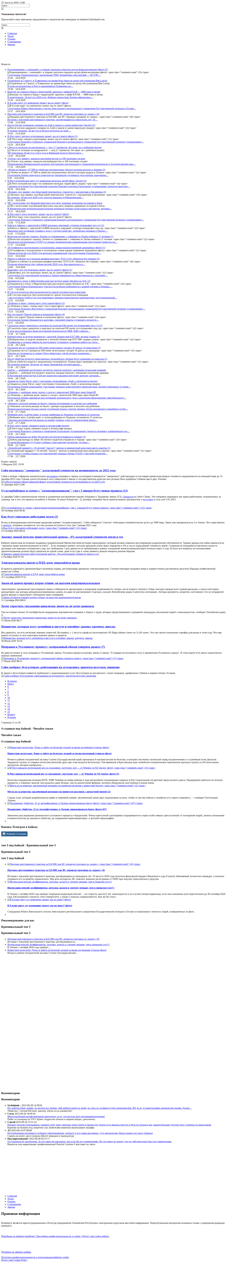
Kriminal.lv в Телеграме (16, 834)
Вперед (11, 714)
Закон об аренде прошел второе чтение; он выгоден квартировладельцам (50, 583)
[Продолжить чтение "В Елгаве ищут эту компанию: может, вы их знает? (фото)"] (39, 899)
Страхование (14, 41)
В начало (12, 681)
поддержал (52, 476)
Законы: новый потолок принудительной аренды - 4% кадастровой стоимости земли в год (62, 536)
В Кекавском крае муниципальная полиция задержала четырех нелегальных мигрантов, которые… (59, 208)
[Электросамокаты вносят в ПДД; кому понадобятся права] (33, 574)
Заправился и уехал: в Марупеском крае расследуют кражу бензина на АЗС (48, 281)
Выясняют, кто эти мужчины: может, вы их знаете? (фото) (39, 270)
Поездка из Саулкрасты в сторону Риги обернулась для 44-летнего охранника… (49, 353)
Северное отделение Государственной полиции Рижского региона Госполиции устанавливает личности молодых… (68, 186)
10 (8, 697)
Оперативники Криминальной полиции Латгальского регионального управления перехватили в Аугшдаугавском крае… (71, 164)
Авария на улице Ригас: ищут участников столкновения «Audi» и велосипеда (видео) (52, 381)
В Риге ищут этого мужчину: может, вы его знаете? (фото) (38, 214)
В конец (11, 717)
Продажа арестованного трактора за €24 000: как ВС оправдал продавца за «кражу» (53, 114)
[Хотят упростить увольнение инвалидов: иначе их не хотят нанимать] (39, 617)
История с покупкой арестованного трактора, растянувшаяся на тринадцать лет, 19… (52, 119)
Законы (11, 44)
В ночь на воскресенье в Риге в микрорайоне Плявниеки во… (40, 86)
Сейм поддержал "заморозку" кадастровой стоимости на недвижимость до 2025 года (58, 470)
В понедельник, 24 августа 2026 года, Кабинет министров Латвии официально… (50, 97)
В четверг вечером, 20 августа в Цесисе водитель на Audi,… (39, 130)
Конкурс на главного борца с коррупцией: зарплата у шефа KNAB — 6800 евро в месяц (53, 91)
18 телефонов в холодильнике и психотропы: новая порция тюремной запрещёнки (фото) (56, 247)
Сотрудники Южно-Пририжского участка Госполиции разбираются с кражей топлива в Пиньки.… (59, 286)
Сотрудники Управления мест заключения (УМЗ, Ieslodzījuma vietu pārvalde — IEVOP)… (54, 75)
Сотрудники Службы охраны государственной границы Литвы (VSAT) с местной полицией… (57, 453)
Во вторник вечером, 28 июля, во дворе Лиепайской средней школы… (44, 364)
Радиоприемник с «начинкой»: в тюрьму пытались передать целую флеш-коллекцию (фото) (57, 69)
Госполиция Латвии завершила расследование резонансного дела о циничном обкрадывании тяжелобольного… (66, 398)
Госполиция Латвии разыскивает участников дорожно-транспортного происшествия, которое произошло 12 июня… (69, 386)
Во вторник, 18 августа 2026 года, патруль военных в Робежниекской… (45, 197)
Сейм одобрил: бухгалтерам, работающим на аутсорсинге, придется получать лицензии (60, 667)
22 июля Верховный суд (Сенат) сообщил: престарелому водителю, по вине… (48, 442)
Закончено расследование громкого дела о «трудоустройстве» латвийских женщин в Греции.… (57, 231)
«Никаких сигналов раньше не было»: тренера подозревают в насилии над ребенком (52, 403)
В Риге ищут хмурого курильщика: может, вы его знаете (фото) (42, 136)
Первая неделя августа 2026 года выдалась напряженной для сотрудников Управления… (54, 253)
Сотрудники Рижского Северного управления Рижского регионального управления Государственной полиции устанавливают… (75, 142)
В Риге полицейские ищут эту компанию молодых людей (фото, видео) (46, 180)
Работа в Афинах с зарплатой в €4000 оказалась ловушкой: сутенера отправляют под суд (55, 225)
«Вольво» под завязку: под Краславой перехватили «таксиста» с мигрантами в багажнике (56, 192)
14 (8, 709)
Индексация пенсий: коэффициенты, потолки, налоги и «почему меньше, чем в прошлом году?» (58, 944)
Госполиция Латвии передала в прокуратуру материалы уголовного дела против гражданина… (58, 175)
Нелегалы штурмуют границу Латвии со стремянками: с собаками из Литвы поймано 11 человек (60, 236)
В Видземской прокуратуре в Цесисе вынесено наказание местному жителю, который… (54, 375)
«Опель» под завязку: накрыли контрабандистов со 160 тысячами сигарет (46, 158)
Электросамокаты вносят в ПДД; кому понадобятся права (40, 562)
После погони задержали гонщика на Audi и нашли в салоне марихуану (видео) (51, 125)
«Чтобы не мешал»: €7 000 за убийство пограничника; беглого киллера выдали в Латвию (56, 169)
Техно (10, 36)
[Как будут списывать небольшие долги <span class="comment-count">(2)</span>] (44, 528)
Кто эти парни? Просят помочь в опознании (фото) (36, 314)
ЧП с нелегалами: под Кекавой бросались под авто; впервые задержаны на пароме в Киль (54, 203)
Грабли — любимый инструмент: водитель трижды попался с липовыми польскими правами (56, 370)
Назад (10, 684)
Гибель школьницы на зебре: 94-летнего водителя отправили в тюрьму (46, 437)
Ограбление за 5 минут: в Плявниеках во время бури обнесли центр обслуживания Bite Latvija (57, 80)
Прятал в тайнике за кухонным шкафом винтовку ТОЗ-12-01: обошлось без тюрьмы (53, 258)
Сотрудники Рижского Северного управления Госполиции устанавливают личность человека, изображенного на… (68, 431)
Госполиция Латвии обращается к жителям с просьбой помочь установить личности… (53, 320)
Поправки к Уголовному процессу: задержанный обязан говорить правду (53, 646)
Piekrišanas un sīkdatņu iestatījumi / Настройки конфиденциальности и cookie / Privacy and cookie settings (55, 1236)
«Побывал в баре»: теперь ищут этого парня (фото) (36, 303)
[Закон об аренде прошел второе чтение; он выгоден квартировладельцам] (41, 597)
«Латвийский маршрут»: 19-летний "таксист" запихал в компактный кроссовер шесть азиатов (58, 448)
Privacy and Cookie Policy (14, 1260)
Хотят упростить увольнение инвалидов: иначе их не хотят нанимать (47, 606)
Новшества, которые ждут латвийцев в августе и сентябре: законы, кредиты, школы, (58, 626)
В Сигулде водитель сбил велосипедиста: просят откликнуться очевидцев (46, 292)
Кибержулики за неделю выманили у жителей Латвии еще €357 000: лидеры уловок (53, 336)
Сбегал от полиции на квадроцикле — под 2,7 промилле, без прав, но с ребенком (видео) (54, 147)
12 (8, 703)
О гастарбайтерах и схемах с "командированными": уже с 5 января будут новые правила (64, 490)
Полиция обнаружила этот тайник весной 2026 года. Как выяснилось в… (46, 264)
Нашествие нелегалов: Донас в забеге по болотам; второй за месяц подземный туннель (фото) (57, 950)
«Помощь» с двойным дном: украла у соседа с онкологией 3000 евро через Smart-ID (51, 392)
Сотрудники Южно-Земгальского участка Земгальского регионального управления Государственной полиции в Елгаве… (71, 108)
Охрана (11, 39)
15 (8, 711)
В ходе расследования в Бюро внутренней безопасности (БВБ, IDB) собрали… (48, 331)
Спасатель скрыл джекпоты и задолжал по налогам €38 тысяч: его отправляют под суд (54, 325)
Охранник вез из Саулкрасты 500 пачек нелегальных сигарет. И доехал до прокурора (54, 347)
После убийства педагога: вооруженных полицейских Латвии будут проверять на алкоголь (57, 359)
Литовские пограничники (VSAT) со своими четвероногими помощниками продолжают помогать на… (62, 242)
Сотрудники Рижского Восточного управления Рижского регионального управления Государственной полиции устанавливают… (76, 308)
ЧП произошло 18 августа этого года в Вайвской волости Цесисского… (45, 153)
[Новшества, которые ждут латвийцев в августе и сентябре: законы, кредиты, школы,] (47, 638)
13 (8, 706)
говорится (128, 496)
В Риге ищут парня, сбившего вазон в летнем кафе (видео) (38, 425)
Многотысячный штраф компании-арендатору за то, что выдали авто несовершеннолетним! (56, 1116)
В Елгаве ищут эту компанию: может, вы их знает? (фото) (37, 103)
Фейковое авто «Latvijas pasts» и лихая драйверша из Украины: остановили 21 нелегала (53, 414)
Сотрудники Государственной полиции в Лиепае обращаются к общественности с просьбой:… (57, 275)
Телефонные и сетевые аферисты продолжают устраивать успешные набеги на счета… (53, 342)
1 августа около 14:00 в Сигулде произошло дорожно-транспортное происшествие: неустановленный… (62, 297)
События (12, 33)
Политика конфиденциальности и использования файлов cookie (35, 1257)
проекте (7, 525)
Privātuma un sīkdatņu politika (16, 1252)
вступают (148, 499)
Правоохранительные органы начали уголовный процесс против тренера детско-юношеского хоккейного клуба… (67, 409)
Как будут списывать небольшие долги (29, 516)
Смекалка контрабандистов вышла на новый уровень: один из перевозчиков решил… (52, 420)
